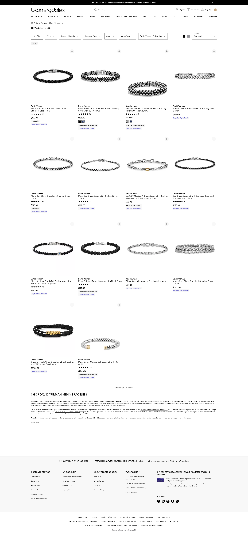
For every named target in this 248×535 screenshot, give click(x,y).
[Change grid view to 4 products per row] (184, 36)
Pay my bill (66, 490)
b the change (99, 481)
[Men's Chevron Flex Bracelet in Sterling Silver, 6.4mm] (195, 75)
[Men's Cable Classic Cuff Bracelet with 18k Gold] (100, 329)
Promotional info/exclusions (176, 486)
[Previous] (34, 76)
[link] (53, 115)
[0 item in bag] (215, 9)
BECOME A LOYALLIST (100, 2)
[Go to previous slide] (32, 2)
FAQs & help (35, 485)
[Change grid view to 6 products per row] (188, 36)
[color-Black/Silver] (80, 121)
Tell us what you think (39, 499)
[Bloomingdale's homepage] (32, 23)
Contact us (35, 481)
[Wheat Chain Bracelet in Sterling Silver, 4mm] (148, 248)
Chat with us (35, 477)
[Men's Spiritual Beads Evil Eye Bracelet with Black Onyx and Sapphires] (53, 248)
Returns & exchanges (38, 490)
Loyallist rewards (69, 481)
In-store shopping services (135, 483)
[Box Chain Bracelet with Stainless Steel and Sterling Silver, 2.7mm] (195, 163)
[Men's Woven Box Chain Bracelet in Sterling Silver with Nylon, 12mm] (148, 75)
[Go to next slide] (212, 2)
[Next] (72, 76)
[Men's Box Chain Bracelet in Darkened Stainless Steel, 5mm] (53, 75)
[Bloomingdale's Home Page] (48, 10)
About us (97, 477)
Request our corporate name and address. (147, 525)
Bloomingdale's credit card (72, 477)
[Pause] (215, 2)
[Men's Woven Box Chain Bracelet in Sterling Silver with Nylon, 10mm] (100, 75)
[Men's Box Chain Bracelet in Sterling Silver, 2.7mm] (100, 163)
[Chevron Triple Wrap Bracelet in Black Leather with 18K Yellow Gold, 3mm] (53, 329)
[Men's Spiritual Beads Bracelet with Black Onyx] (100, 248)
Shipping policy (37, 494)
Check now (192, 486)
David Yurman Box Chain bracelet (67, 412)
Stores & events (131, 492)
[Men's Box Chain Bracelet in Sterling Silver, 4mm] (53, 163)
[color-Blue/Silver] (83, 121)
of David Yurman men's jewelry (103, 418)
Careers (97, 485)
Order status (67, 485)
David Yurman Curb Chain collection (154, 410)
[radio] (80, 121)
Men (51, 23)
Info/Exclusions (182, 461)
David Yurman (41, 23)
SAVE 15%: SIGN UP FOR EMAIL (76, 461)
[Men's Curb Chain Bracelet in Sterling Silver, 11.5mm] (195, 248)
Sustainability (99, 490)
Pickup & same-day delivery (136, 488)
